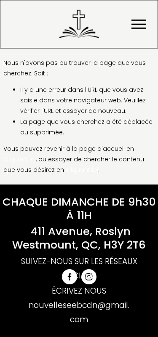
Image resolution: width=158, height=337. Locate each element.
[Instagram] (88, 276)
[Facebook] (69, 276)
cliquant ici (19, 159)
